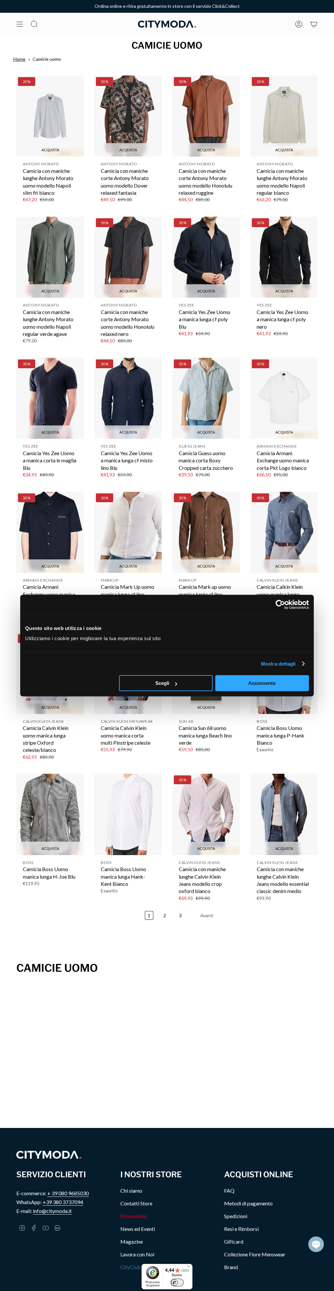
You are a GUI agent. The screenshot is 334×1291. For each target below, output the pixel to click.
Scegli (162, 683)
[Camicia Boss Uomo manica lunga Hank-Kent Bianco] (128, 814)
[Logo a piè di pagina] (49, 1155)
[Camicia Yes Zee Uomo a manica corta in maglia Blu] (50, 398)
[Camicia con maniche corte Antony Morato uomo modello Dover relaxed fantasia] (128, 116)
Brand (231, 1267)
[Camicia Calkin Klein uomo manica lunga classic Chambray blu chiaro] (284, 532)
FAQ (229, 1190)
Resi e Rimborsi (241, 1229)
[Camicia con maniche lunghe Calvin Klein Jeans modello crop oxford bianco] (206, 814)
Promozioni (133, 1216)
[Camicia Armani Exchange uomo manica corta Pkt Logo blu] (50, 532)
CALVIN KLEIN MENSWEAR (127, 721)
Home (19, 59)
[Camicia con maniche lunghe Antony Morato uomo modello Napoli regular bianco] (284, 116)
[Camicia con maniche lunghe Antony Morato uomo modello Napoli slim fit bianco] (50, 116)
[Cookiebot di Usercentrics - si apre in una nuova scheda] (280, 604)
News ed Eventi (137, 1229)
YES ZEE (186, 305)
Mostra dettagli (278, 664)
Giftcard (233, 1241)
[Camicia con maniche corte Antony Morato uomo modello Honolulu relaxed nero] (128, 257)
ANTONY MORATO (41, 163)
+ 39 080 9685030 (68, 1193)
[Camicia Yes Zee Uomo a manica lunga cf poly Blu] (206, 257)
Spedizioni (235, 1216)
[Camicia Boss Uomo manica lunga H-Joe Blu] (50, 814)
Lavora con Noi (137, 1254)
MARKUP (109, 580)
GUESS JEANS (192, 446)
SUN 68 (186, 721)
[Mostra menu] (19, 24)
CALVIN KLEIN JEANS (277, 580)
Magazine (131, 1241)
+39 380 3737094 (63, 1202)
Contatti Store (136, 1203)
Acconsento (262, 683)
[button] (316, 1244)
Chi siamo (131, 1190)
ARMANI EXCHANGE (277, 446)
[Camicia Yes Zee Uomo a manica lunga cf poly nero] (284, 257)
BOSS (262, 721)
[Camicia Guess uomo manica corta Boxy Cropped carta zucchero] (206, 398)
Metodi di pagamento (248, 1203)
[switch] (177, 1282)
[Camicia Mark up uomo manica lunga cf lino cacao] (206, 532)
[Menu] (188, 1268)
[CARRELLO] (313, 24)
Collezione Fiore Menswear (254, 1254)
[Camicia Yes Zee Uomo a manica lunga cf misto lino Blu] (128, 398)
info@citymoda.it (52, 1211)
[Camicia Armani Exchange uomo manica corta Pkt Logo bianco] (284, 398)
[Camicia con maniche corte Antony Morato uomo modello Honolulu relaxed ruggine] (206, 116)
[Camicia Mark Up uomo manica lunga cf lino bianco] (128, 532)
